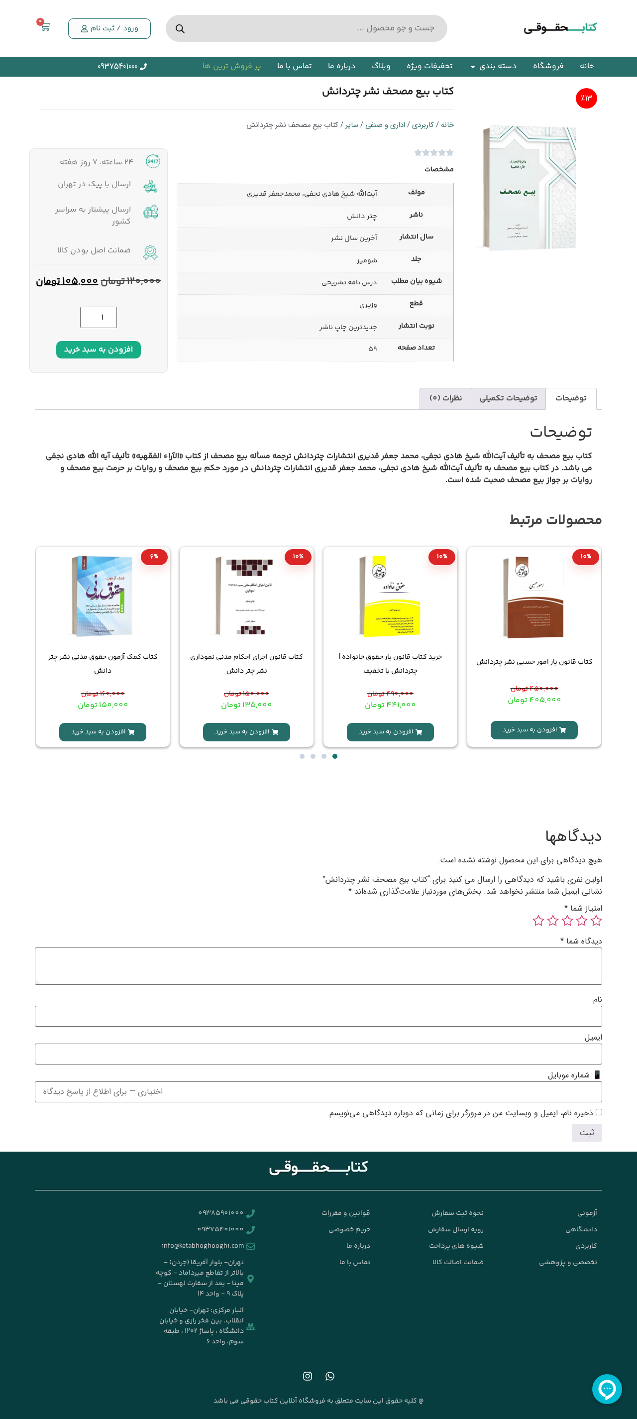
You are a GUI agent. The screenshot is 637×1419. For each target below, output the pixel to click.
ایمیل (593, 1038)
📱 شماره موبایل (575, 1075)
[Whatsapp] (330, 1376)
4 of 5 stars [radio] (553, 921)
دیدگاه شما (581, 942)
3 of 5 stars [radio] (567, 921)
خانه (447, 125)
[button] (109, 28)
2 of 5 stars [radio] (582, 921)
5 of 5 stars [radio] (538, 921)
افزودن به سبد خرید (98, 350)
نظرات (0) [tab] (445, 398)
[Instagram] (308, 1376)
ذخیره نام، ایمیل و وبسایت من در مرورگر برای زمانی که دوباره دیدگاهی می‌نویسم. (460, 1113)
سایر (351, 125)
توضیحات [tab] (571, 398)
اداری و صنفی (385, 125)
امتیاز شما (583, 909)
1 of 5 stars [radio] (596, 921)
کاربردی (423, 125)
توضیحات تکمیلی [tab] (508, 398)
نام (597, 1000)
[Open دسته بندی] (473, 67)
